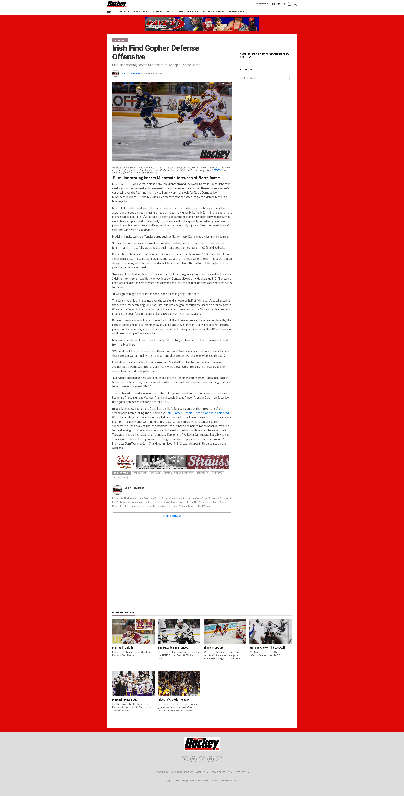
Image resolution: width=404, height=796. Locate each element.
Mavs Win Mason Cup (124, 699)
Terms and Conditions (182, 772)
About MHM (202, 772)
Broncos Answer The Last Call (267, 647)
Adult (169, 11)
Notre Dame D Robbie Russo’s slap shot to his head (197, 413)
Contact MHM (242, 772)
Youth (157, 11)
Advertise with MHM (221, 772)
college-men (140, 473)
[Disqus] (172, 561)
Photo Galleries (187, 11)
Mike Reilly (202, 473)
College (133, 11)
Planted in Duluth (122, 647)
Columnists (235, 11)
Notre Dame (120, 477)
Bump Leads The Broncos (173, 647)
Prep (146, 11)
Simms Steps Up (213, 647)
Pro (121, 11)
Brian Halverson (133, 73)
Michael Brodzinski (183, 473)
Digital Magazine (212, 11)
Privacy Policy (161, 772)
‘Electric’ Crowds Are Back (173, 699)
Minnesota (217, 473)
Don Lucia (155, 473)
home (167, 473)
